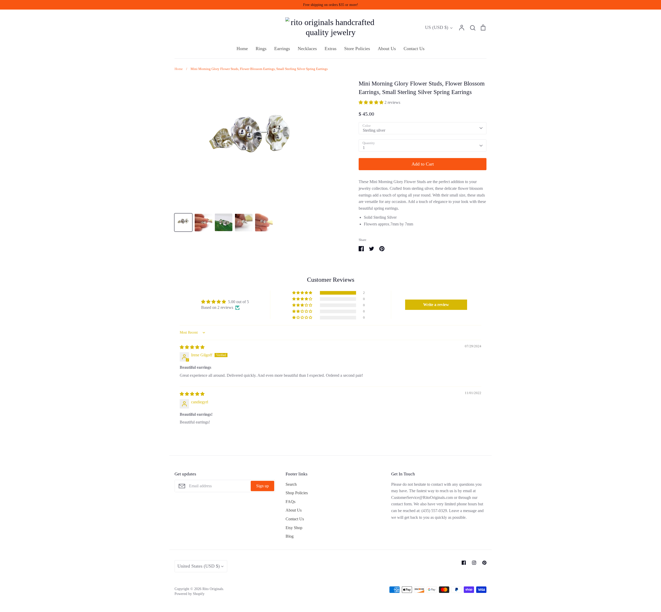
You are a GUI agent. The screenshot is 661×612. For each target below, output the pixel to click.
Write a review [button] (436, 304)
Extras (330, 48)
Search (291, 484)
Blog (290, 536)
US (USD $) (436, 27)
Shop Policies (297, 493)
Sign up (262, 486)
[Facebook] (464, 563)
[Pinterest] (484, 563)
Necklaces (307, 48)
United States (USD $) (198, 566)
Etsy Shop (294, 527)
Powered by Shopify (189, 594)
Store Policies (357, 48)
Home (242, 48)
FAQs (290, 501)
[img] (192, 347)
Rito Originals (212, 589)
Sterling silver (374, 130)
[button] (371, 102)
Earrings (282, 48)
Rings (261, 48)
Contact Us (414, 48)
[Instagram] (474, 563)
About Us (387, 48)
